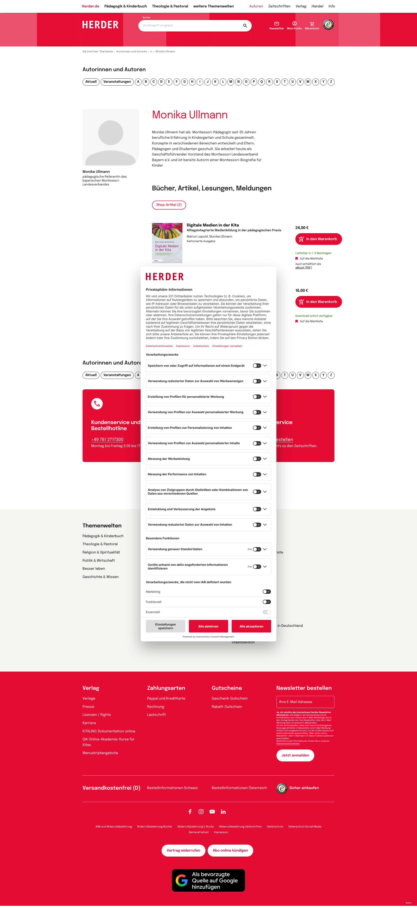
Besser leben (94, 569)
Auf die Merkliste (311, 259)
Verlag (301, 6)
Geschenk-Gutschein (230, 698)
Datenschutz (275, 826)
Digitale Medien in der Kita (213, 226)
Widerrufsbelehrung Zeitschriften (240, 826)
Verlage (89, 698)
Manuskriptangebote (100, 753)
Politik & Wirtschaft (99, 561)
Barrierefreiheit (199, 832)
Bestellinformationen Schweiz (172, 788)
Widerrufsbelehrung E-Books (195, 826)
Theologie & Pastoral (170, 6)
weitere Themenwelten (213, 6)
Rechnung (155, 707)
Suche (146, 18)
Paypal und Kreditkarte (166, 698)
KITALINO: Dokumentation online (109, 731)
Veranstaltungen (117, 82)
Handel (317, 6)
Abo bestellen (278, 439)
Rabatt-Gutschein (227, 707)
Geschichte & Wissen (101, 577)
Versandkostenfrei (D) (112, 788)
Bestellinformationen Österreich (239, 788)
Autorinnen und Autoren (131, 51)
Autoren (256, 6)
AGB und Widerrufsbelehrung (114, 826)
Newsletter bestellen (304, 688)
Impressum (221, 832)
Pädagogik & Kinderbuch (125, 6)
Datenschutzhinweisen (288, 744)
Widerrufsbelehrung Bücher (154, 826)
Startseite (106, 51)
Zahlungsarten (166, 688)
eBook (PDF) (303, 268)
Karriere (89, 723)
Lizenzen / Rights (97, 715)
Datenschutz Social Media (304, 826)
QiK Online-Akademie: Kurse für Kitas (108, 742)
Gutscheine (227, 688)
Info (332, 6)
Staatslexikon (243, 642)
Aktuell (91, 82)
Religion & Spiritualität (101, 552)
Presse (88, 707)
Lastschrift (156, 715)
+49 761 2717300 (107, 439)
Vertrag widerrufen (183, 850)
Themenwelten (102, 526)
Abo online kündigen (230, 850)
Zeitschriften (279, 6)
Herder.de (90, 6)
